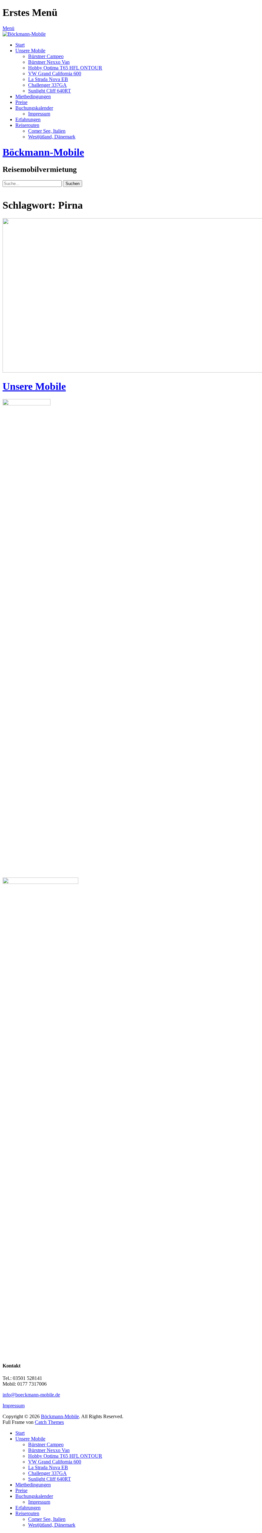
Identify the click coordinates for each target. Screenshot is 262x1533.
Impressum (39, 113)
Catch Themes (49, 1422)
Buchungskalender (34, 108)
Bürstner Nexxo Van (49, 62)
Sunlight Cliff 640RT (49, 90)
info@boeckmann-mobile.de (31, 1394)
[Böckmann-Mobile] (24, 34)
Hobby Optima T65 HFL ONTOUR (65, 67)
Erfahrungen (28, 119)
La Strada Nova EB (48, 79)
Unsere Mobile (30, 50)
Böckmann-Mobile (43, 152)
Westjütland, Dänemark (51, 136)
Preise (21, 102)
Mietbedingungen (33, 96)
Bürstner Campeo (46, 56)
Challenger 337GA (47, 85)
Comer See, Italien (47, 131)
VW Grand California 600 (54, 73)
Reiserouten (27, 125)
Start (20, 45)
